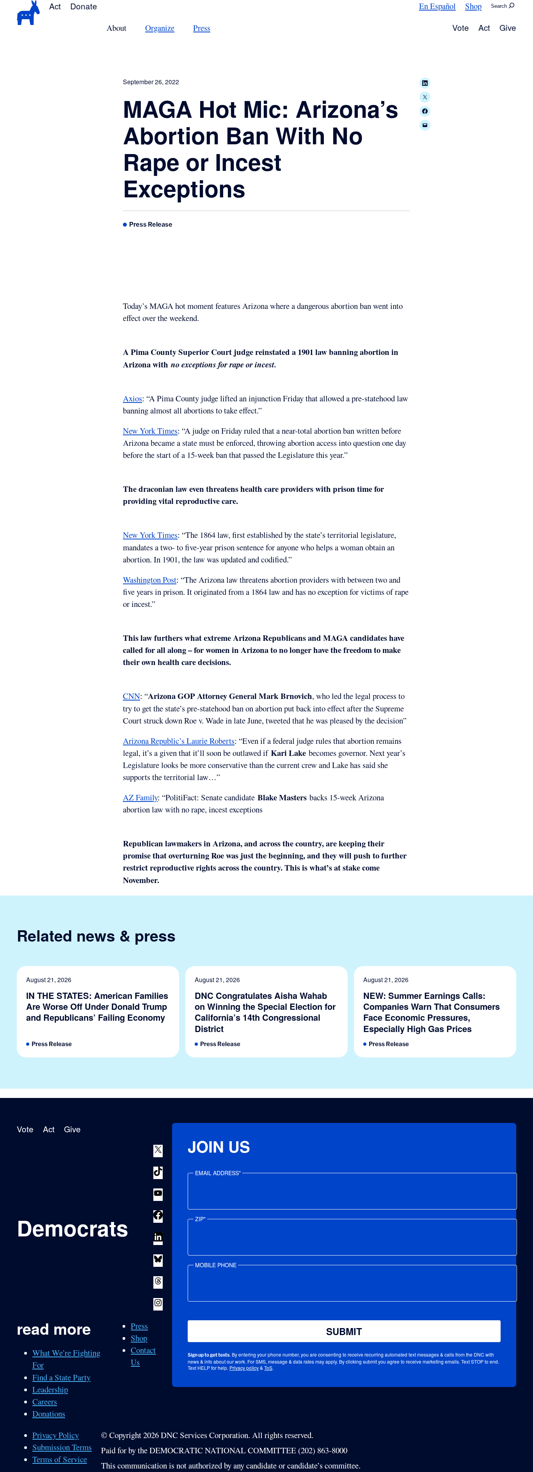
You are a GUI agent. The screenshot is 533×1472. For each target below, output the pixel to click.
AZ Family (140, 797)
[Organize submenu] (179, 28)
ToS (268, 1367)
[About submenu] (131, 28)
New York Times (150, 430)
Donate (83, 6)
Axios (132, 398)
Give (507, 27)
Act (55, 6)
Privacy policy (244, 1367)
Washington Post (149, 579)
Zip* (200, 1219)
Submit (344, 1331)
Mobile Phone (215, 1265)
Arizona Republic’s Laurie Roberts (179, 740)
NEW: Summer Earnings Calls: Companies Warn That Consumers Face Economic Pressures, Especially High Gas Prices (431, 1012)
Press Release (150, 224)
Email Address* (218, 1173)
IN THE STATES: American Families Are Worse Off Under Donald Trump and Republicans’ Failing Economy (97, 1006)
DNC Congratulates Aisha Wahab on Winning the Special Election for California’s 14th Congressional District (265, 1012)
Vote (460, 27)
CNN (131, 695)
